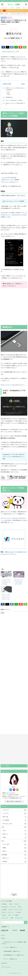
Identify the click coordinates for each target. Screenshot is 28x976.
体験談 (14, 847)
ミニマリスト (14, 813)
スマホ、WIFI (3, 17)
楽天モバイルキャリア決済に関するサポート (13, 384)
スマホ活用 (11, 7)
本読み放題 (22, 930)
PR (10, 915)
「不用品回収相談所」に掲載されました (11, 951)
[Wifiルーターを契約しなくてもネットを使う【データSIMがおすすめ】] (6, 589)
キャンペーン (11, 912)
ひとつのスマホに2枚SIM (12, 154)
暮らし (14, 840)
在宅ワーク (25, 7)
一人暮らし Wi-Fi (4, 930)
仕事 (14, 827)
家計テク (14, 851)
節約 (20, 906)
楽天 (3, 612)
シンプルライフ (4, 7)
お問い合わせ (4, 963)
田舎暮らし (5, 904)
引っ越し (19, 912)
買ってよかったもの (14, 823)
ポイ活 (4, 912)
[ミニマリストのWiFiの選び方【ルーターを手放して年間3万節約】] (6, 574)
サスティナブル (19, 917)
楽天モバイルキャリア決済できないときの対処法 (15, 88)
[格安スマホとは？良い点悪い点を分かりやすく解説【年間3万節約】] (18, 574)
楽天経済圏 (18, 7)
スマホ (11, 909)
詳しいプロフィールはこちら (14, 801)
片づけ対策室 (14, 820)
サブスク (17, 904)
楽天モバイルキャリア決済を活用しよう (15, 104)
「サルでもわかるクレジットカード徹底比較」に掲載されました (14, 943)
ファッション (5, 917)
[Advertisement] (14, 308)
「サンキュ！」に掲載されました (10, 958)
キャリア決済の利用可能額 (9, 177)
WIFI (12, 917)
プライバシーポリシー (6, 967)
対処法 (8, 94)
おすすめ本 (5, 906)
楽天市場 (14, 861)
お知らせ (3, 938)
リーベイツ (14, 930)
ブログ (14, 830)
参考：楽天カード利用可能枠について (10, 181)
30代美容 (4, 909)
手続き (14, 837)
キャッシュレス (19, 909)
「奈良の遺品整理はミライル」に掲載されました (13, 955)
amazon (4, 915)
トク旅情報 (16, 915)
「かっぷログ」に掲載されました (10, 947)
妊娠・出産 (14, 816)
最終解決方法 (9, 97)
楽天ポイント (14, 858)
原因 (8, 92)
